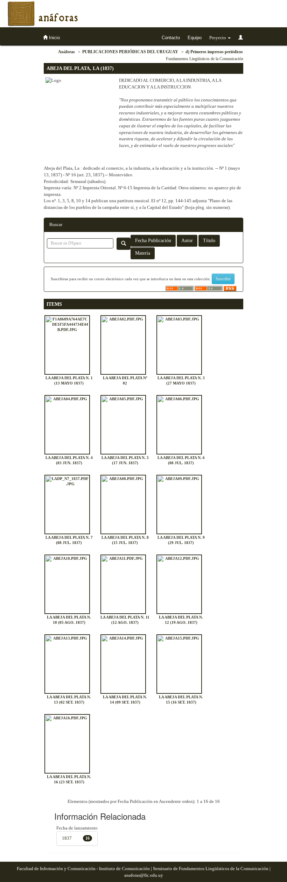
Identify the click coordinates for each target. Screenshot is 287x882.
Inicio (54, 37)
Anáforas (66, 51)
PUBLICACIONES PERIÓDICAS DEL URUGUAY (130, 51)
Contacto (171, 37)
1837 (67, 838)
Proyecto (218, 37)
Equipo (195, 37)
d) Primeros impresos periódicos (214, 51)
